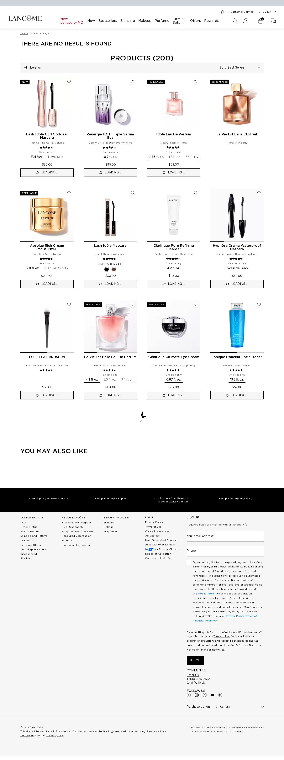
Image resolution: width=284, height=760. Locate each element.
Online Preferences (157, 531)
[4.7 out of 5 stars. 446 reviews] (237, 370)
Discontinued (28, 554)
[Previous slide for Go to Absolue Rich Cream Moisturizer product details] (22, 214)
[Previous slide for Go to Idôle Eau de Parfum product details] (149, 103)
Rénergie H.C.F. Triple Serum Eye (110, 136)
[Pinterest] (220, 695)
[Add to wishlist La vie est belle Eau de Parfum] (132, 304)
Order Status (28, 527)
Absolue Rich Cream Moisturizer (47, 247)
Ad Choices (152, 535)
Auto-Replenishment (33, 549)
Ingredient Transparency (77, 545)
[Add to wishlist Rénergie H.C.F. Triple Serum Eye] (132, 82)
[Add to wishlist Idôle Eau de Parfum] (196, 82)
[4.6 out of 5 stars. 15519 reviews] (173, 147)
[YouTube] (212, 695)
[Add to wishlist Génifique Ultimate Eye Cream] (196, 304)
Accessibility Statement (160, 544)
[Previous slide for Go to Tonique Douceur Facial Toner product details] (212, 326)
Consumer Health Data (159, 558)
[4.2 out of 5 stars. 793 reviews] (110, 147)
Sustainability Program (76, 522)
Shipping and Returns (33, 536)
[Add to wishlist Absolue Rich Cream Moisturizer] (69, 193)
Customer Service (242, 12)
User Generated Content (161, 540)
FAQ (23, 522)
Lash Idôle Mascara (110, 245)
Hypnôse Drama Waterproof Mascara (237, 247)
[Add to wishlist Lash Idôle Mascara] (132, 193)
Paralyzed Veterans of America (76, 538)
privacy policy (54, 735)
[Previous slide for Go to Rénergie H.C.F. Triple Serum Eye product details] (86, 103)
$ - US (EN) (265, 12)
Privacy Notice (248, 645)
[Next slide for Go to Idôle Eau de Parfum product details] (197, 103)
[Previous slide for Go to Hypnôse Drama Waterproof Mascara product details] (212, 214)
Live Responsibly (72, 527)
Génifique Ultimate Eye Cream (173, 357)
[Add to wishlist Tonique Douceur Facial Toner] (259, 304)
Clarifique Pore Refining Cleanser (173, 247)
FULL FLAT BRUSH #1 (47, 357)
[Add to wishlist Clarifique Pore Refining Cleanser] (196, 193)
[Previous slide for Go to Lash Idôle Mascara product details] (86, 214)
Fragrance (110, 531)
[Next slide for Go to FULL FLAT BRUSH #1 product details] (71, 326)
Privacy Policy (154, 522)
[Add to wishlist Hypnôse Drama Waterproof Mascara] (259, 193)
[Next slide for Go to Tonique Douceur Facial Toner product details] (261, 326)
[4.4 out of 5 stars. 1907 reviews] (47, 147)
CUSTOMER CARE (31, 517)
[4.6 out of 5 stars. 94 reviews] (173, 370)
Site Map (26, 558)
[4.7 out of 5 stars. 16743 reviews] (110, 259)
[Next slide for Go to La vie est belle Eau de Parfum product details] (134, 326)
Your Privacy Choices (165, 549)
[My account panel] (245, 21)
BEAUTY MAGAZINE (116, 517)
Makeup (109, 527)
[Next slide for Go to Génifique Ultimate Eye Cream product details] (197, 326)
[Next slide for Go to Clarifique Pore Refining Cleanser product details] (197, 214)
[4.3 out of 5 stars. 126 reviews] (173, 259)
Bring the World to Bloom (78, 531)
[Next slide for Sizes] (197, 157)
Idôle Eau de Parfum (173, 134)
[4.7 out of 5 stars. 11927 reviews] (110, 370)
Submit (195, 660)
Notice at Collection (158, 554)
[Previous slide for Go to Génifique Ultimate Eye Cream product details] (149, 326)
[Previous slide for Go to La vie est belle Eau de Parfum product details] (86, 326)
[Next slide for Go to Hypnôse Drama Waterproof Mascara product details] (261, 214)
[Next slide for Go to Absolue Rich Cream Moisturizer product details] (71, 214)
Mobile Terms (206, 593)
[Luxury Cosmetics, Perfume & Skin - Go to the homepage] (25, 18)
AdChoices (27, 735)
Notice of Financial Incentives (205, 649)
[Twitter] (205, 695)
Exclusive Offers (30, 545)
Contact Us (27, 540)
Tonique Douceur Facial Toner (237, 357)
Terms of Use (153, 526)
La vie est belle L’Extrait (236, 134)
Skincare (109, 522)
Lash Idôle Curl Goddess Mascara (47, 136)
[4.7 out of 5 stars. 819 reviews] (47, 259)
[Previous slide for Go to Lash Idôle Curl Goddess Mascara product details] (22, 103)
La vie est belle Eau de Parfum (110, 357)
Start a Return (29, 531)
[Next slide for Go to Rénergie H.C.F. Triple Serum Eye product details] (134, 103)
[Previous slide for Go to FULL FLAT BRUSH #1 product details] (22, 326)
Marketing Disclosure (234, 641)
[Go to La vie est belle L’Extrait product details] (237, 103)
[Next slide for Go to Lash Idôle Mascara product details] (134, 214)
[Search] (235, 21)
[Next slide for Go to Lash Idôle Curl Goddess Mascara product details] (71, 103)
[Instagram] (197, 695)
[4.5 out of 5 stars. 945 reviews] (237, 259)
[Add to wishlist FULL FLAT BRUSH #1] (69, 304)
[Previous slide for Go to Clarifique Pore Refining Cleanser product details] (149, 214)
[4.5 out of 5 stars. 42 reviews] (47, 370)
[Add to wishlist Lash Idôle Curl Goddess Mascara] (69, 82)
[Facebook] (189, 695)
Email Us (193, 675)
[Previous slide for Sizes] (149, 157)
